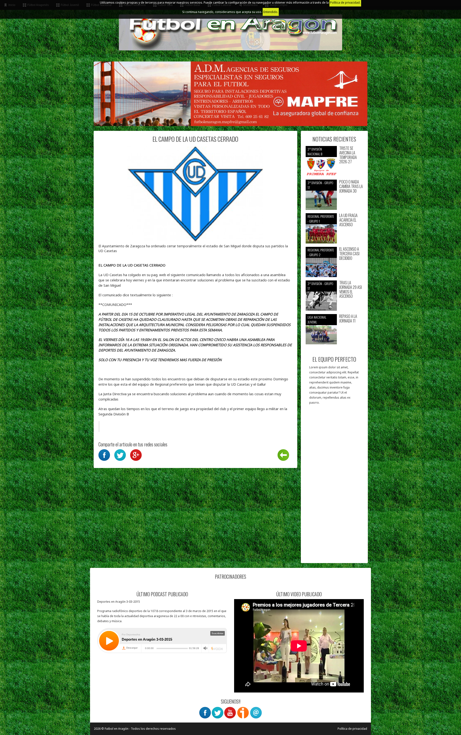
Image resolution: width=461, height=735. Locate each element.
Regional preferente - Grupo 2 (321, 252)
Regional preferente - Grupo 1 (321, 219)
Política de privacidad (352, 729)
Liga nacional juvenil (317, 319)
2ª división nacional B (315, 151)
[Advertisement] (334, 486)
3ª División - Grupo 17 (320, 185)
